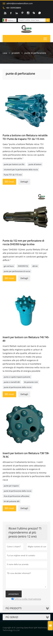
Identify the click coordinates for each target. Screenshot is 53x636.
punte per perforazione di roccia (17, 271)
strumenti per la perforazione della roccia (21, 169)
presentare (14, 594)
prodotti (16, 53)
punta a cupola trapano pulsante (17, 377)
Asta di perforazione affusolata (16, 496)
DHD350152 (23, 266)
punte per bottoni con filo (14, 164)
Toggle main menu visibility (45, 38)
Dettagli (24, 181)
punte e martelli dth (12, 382)
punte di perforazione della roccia (17, 387)
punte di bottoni (35, 164)
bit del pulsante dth (11, 501)
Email (9, 181)
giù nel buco (9, 266)
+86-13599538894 (13, 7)
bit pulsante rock (31, 382)
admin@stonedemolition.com (19, 3)
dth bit (35, 266)
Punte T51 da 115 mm (13, 174)
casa (5, 53)
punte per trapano (11, 485)
